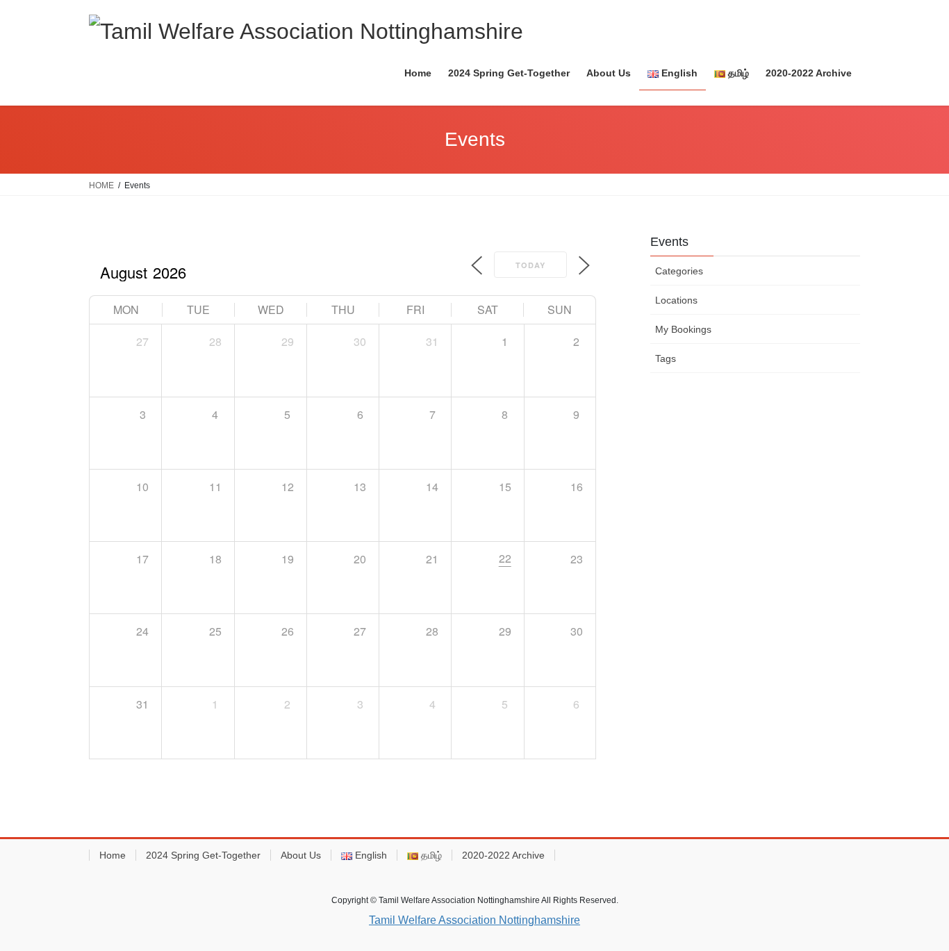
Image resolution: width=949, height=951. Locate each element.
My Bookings (683, 329)
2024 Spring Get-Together (203, 855)
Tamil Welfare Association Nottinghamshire (474, 920)
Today (530, 265)
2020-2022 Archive (503, 855)
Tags (665, 358)
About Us (301, 855)
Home (112, 855)
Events (669, 242)
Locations (676, 300)
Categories (679, 270)
